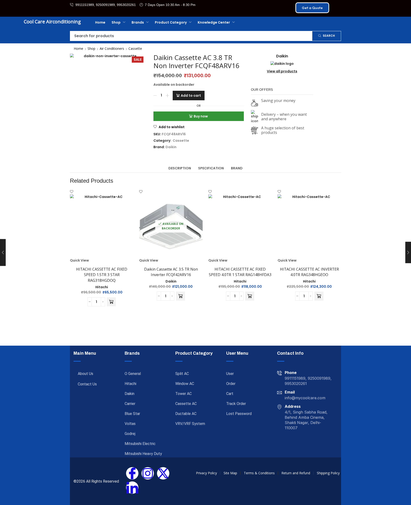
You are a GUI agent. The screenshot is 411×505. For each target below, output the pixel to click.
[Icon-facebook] (132, 473)
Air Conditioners (112, 48)
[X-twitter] (163, 473)
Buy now (201, 116)
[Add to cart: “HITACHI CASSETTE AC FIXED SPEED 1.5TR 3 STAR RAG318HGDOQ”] (111, 301)
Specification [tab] (211, 168)
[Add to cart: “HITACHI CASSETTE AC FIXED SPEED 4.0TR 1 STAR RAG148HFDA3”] (249, 296)
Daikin (171, 147)
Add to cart (191, 95)
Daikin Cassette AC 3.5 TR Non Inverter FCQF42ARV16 (171, 272)
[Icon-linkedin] (132, 487)
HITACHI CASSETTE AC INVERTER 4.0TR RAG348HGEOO (309, 272)
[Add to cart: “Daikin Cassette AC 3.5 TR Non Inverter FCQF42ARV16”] (180, 296)
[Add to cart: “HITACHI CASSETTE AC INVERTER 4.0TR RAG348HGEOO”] (318, 296)
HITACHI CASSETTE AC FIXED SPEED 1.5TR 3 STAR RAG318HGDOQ (101, 275)
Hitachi (101, 287)
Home (78, 48)
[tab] (180, 168)
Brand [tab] (237, 168)
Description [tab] (179, 168)
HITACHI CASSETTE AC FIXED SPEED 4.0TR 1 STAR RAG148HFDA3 (240, 272)
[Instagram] (148, 473)
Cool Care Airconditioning (52, 21)
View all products (282, 71)
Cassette (135, 48)
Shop (91, 48)
